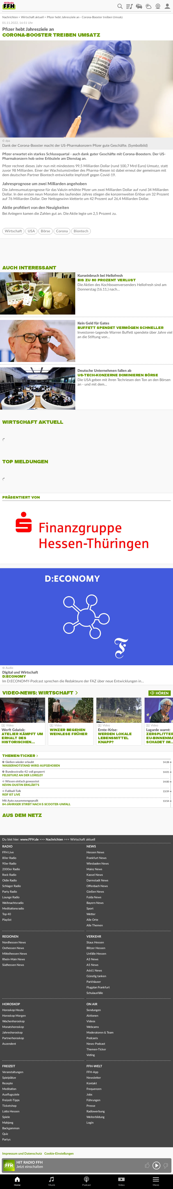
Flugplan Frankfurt (98, 987)
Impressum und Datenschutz (22, 1153)
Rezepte (7, 1083)
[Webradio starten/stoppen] (156, 1165)
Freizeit (8, 1066)
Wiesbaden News (97, 863)
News (91, 846)
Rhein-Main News (13, 959)
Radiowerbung (95, 1111)
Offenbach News (97, 886)
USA (31, 231)
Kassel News (94, 875)
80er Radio (9, 858)
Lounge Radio (10, 897)
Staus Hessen (95, 942)
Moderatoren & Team (100, 1032)
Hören (162, 693)
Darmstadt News (97, 880)
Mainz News (94, 869)
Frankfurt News (96, 858)
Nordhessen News (14, 942)
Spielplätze (9, 1077)
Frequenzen (93, 1089)
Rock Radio (9, 875)
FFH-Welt (94, 1066)
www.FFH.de (29, 839)
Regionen (10, 936)
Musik (51, 1185)
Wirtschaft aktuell (32, 17)
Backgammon (10, 1128)
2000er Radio (11, 869)
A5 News (92, 965)
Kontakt (91, 1083)
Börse (45, 231)
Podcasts (92, 1038)
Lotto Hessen (10, 1111)
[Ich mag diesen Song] (148, 1165)
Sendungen (93, 1010)
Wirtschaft (13, 231)
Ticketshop (9, 1106)
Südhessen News (13, 965)
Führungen (93, 1100)
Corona (62, 231)
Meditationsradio (13, 908)
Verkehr (93, 936)
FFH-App (92, 1072)
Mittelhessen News (14, 953)
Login (89, 1122)
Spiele (6, 1117)
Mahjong (7, 1122)
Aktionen (92, 1015)
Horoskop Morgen (14, 1015)
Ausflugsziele (10, 1094)
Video (121, 1185)
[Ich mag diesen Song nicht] (165, 1165)
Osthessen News (13, 948)
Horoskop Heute (13, 1010)
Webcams (92, 1027)
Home (17, 1185)
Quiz (5, 1134)
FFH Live (8, 852)
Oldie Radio (9, 880)
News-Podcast (95, 1044)
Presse (90, 1106)
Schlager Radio (11, 886)
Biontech (81, 231)
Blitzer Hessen (95, 948)
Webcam (158, 5)
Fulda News (93, 897)
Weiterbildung (95, 1117)
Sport (89, 908)
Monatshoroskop (13, 1027)
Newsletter (93, 1077)
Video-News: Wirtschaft (37, 693)
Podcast (86, 1185)
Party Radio (9, 891)
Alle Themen (94, 925)
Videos (90, 1021)
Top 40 (6, 914)
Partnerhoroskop (13, 1038)
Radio (7, 846)
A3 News (92, 959)
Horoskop (11, 1004)
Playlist (129, 5)
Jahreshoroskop (12, 1032)
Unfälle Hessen (96, 953)
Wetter (148, 5)
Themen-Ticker (18, 756)
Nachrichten (10, 17)
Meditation (9, 1089)
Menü (156, 1185)
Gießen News (95, 891)
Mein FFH (167, 5)
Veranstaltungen (12, 1072)
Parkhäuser (93, 981)
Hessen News (95, 852)
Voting (90, 1055)
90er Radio (9, 863)
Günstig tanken (96, 976)
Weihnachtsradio (12, 903)
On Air (91, 1004)
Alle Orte (92, 919)
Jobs (89, 1094)
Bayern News (95, 903)
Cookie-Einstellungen (59, 1153)
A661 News (94, 970)
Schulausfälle (94, 993)
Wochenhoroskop (13, 1021)
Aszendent (9, 1044)
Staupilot (139, 5)
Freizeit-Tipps (11, 1100)
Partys (6, 1139)
